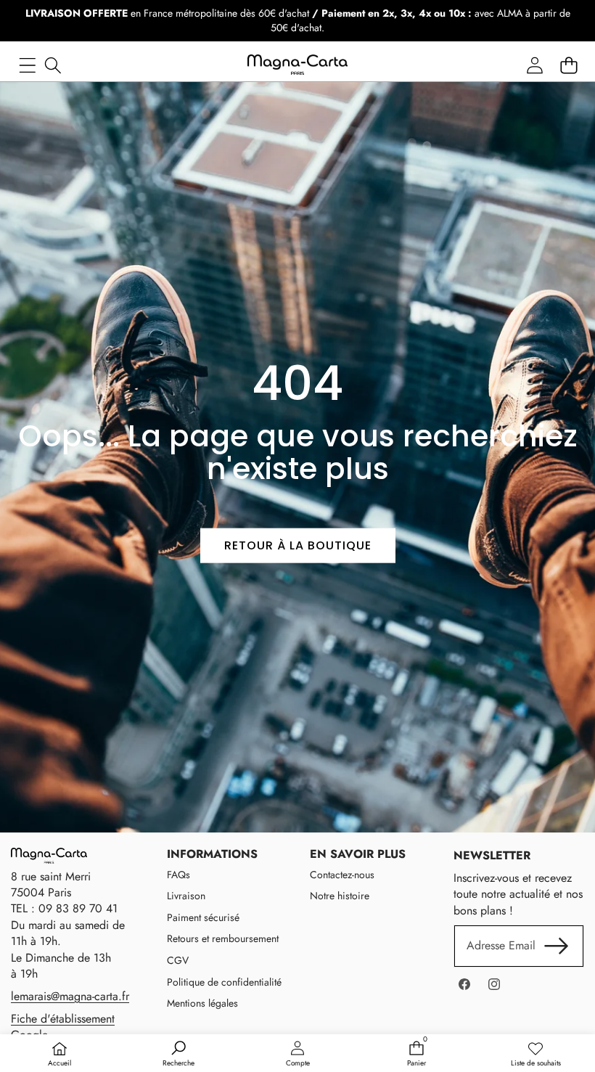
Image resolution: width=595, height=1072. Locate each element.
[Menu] (27, 65)
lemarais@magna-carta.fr (70, 996)
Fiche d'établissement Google (63, 1026)
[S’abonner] (556, 945)
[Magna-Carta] (297, 64)
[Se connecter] (534, 65)
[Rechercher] (52, 65)
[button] (568, 65)
